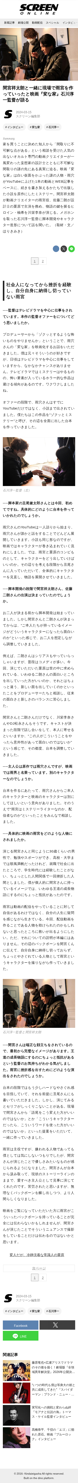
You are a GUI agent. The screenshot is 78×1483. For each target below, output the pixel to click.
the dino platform (43, 1478)
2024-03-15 (23, 112)
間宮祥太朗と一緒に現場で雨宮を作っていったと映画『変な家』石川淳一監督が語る (38, 93)
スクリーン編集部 (28, 116)
